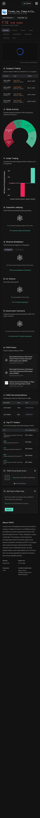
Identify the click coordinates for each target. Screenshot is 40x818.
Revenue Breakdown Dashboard (21, 270)
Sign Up (15, 478)
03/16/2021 (29, 414)
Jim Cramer (7, 408)
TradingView (33, 62)
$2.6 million (28, 448)
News (14, 38)
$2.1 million (28, 462)
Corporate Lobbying (14, 207)
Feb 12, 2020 (31, 81)
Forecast (23, 30)
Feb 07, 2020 (32, 101)
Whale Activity (12, 109)
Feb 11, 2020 (31, 88)
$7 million (28, 442)
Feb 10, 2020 (31, 94)
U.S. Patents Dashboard (20, 302)
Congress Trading (13, 68)
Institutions (6, 34)
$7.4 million (29, 435)
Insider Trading (12, 158)
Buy (18, 414)
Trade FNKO (20, 18)
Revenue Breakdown (14, 242)
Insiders (31, 30)
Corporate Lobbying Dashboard (20, 230)
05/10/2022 (29, 408)
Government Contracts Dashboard (20, 336)
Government (27, 34)
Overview (5, 30)
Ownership (6, 38)
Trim (18, 408)
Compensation (17, 34)
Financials (14, 30)
